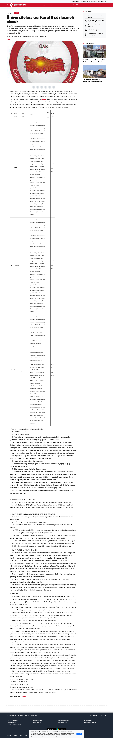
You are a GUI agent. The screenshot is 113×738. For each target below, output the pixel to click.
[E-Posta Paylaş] (53, 87)
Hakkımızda (9, 735)
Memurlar (60, 5)
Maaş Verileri (89, 5)
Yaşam (82, 5)
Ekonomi (71, 5)
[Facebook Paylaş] (33, 87)
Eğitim (77, 5)
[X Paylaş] (37, 87)
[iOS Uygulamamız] (51, 729)
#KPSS (9, 39)
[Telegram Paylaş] (45, 87)
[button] (7, 5)
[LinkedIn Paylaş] (41, 87)
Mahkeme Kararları (100, 5)
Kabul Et (79, 734)
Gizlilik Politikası (23, 735)
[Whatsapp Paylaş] (49, 87)
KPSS (65, 5)
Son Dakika (46, 5)
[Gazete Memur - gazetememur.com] (18, 5)
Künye (15, 735)
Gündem (53, 5)
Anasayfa (9, 13)
